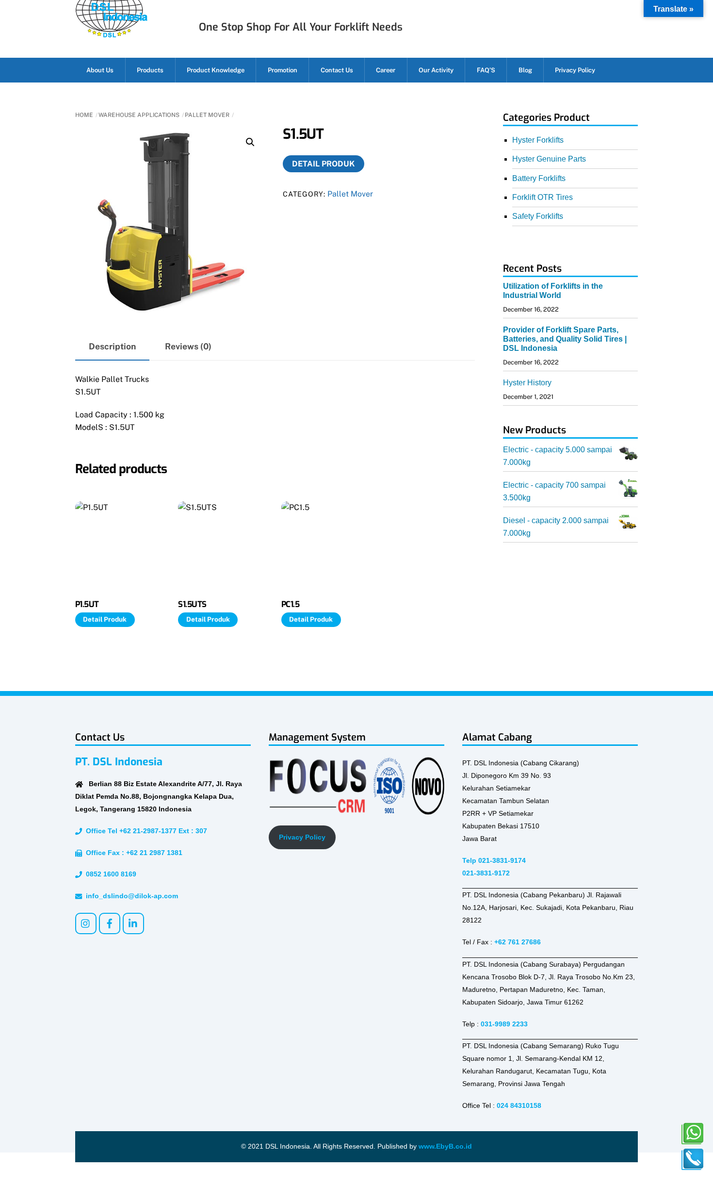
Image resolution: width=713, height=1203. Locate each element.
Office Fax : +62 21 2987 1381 (132, 853)
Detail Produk (323, 163)
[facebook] (109, 922)
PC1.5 (290, 604)
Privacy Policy (575, 70)
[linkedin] (133, 922)
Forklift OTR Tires (542, 197)
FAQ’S (486, 70)
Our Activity (436, 70)
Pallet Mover (207, 115)
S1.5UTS (192, 604)
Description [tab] (112, 346)
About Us (99, 70)
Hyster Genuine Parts (549, 159)
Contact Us (337, 70)
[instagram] (86, 922)
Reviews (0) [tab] (188, 346)
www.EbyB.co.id (445, 1146)
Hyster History (527, 383)
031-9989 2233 (504, 1024)
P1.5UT (87, 604)
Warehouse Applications (138, 115)
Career (385, 70)
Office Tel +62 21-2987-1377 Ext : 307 (144, 831)
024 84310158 (519, 1105)
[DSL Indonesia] (111, 33)
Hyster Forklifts (538, 140)
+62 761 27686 (517, 942)
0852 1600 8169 (109, 874)
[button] (250, 142)
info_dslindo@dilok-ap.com (130, 896)
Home (84, 115)
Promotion (282, 70)
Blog (525, 70)
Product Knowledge (215, 70)
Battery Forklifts (539, 178)
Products (150, 70)
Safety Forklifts (537, 216)
